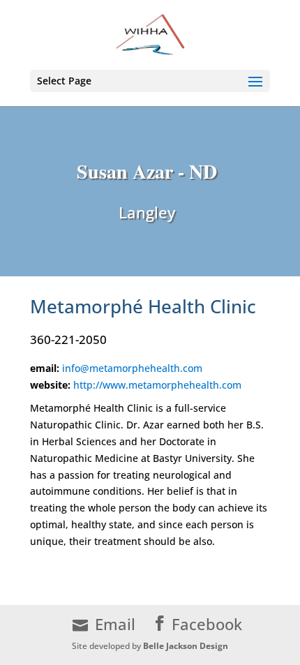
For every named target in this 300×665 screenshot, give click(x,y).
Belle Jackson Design (185, 646)
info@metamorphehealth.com (132, 368)
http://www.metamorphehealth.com (157, 384)
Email (115, 624)
